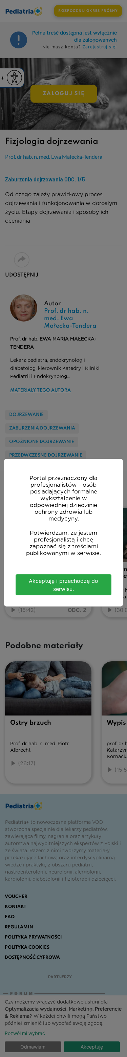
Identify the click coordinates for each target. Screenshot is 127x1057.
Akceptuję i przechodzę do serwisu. (63, 584)
